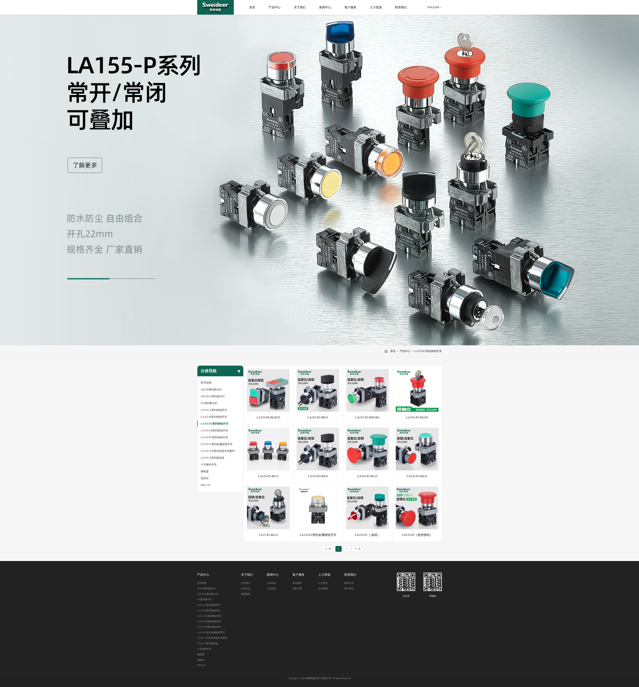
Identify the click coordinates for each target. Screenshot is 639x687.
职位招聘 (323, 588)
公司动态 (271, 583)
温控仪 (205, 478)
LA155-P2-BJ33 (318, 476)
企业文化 (245, 588)
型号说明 (206, 382)
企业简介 (245, 583)
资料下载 (297, 588)
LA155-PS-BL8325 (268, 417)
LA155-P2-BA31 (417, 476)
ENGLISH (433, 7)
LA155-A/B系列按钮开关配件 (218, 451)
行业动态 (271, 588)
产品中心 (273, 7)
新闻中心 (323, 7)
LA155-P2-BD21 (318, 417)
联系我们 (399, 7)
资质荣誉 (245, 594)
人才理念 (323, 583)
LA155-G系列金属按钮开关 (216, 444)
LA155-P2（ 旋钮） (367, 535)
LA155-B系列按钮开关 (214, 416)
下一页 (357, 549)
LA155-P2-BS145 (417, 417)
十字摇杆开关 (209, 464)
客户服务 (348, 7)
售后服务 (297, 583)
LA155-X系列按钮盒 (212, 457)
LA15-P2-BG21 (268, 535)
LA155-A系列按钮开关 (214, 410)
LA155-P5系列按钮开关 (214, 437)
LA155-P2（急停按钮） (417, 535)
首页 (250, 7)
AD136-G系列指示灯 (213, 396)
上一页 (327, 549)
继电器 (205, 471)
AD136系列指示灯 (211, 389)
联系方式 (349, 583)
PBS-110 (205, 485)
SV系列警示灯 (209, 403)
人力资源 (374, 7)
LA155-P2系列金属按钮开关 (318, 535)
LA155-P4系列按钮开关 (214, 430)
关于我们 (298, 7)
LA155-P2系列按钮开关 (428, 351)
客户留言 (349, 588)
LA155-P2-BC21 (367, 476)
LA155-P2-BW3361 (367, 417)
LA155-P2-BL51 (268, 476)
